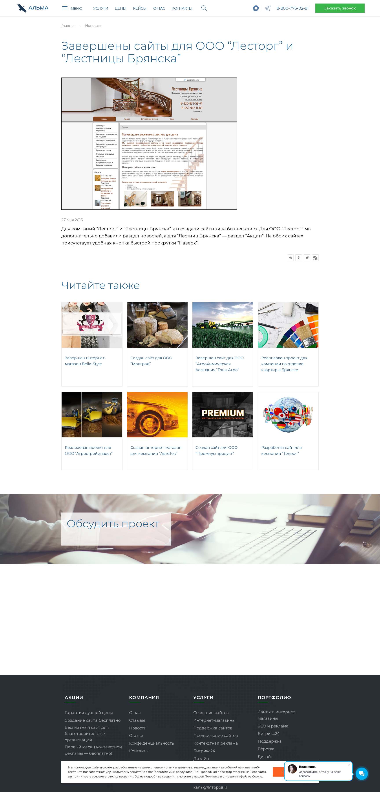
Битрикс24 (204, 751)
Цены (120, 8)
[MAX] (256, 8)
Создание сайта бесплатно (93, 720)
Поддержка (270, 741)
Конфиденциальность (151, 743)
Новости (137, 728)
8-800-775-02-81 (293, 8)
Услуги (100, 8)
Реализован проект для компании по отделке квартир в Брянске (284, 364)
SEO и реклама (273, 726)
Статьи (136, 735)
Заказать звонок (340, 8)
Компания (144, 697)
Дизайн (201, 758)
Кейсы (140, 8)
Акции (74, 697)
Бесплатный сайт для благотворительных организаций (87, 734)
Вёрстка (266, 749)
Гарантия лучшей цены (89, 712)
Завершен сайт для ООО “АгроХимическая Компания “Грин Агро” (220, 364)
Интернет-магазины (214, 720)
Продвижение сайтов (215, 735)
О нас (159, 8)
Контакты (182, 8)
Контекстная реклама (215, 743)
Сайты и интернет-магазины (277, 715)
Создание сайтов (211, 712)
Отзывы (137, 720)
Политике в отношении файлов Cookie (233, 776)
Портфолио (274, 697)
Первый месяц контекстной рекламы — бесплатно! (93, 750)
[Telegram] (267, 8)
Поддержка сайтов (212, 728)
